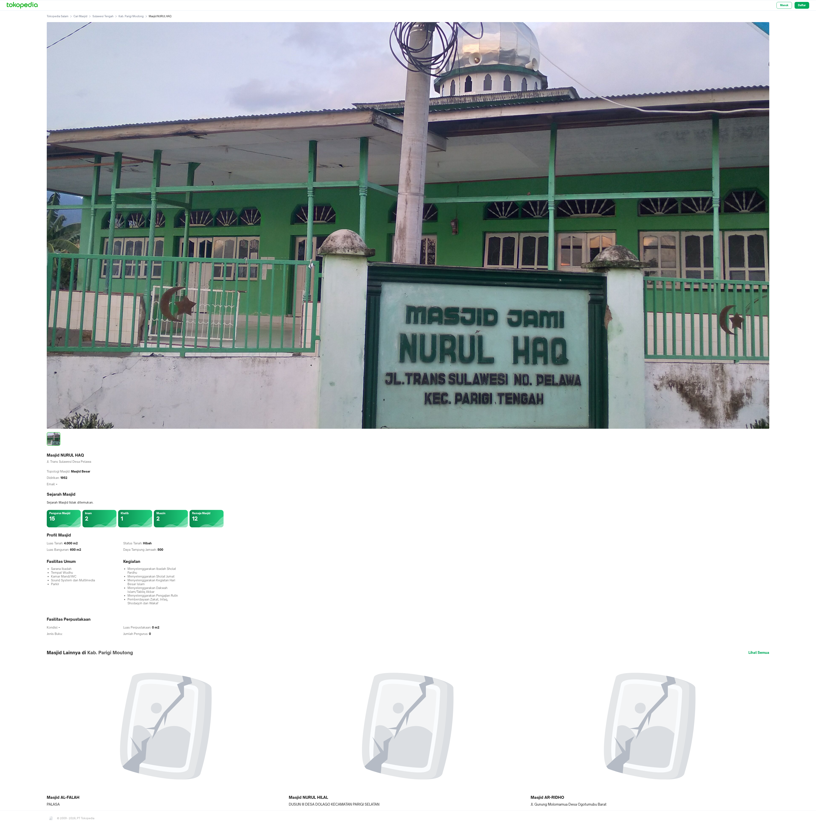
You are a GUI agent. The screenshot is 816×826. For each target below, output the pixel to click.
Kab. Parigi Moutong (131, 16)
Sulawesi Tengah (102, 16)
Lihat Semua (758, 652)
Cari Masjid (80, 16)
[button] (166, 733)
